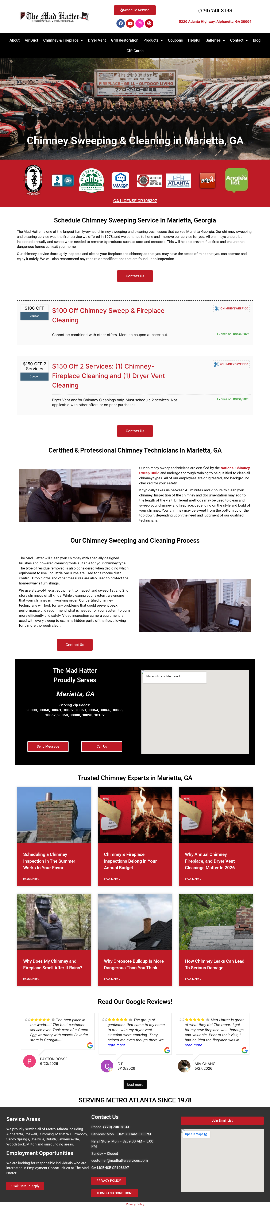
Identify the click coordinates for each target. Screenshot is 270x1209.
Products (150, 40)
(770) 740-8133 (215, 10)
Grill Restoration (124, 40)
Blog (257, 40)
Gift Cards (135, 51)
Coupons (175, 40)
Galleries (213, 40)
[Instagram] (139, 23)
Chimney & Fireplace (60, 40)
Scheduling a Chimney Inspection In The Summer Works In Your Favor (49, 861)
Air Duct (31, 40)
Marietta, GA (75, 694)
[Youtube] (130, 23)
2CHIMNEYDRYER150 (233, 364)
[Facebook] (120, 23)
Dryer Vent (97, 40)
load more (135, 1084)
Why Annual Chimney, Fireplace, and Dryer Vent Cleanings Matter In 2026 (210, 861)
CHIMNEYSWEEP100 (234, 308)
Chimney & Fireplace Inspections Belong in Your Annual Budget (130, 861)
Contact (236, 40)
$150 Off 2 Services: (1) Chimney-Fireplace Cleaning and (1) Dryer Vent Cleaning (108, 375)
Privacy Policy (135, 1204)
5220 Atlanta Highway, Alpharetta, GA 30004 (215, 21)
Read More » (31, 879)
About (14, 40)
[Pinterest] (149, 23)
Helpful (194, 40)
